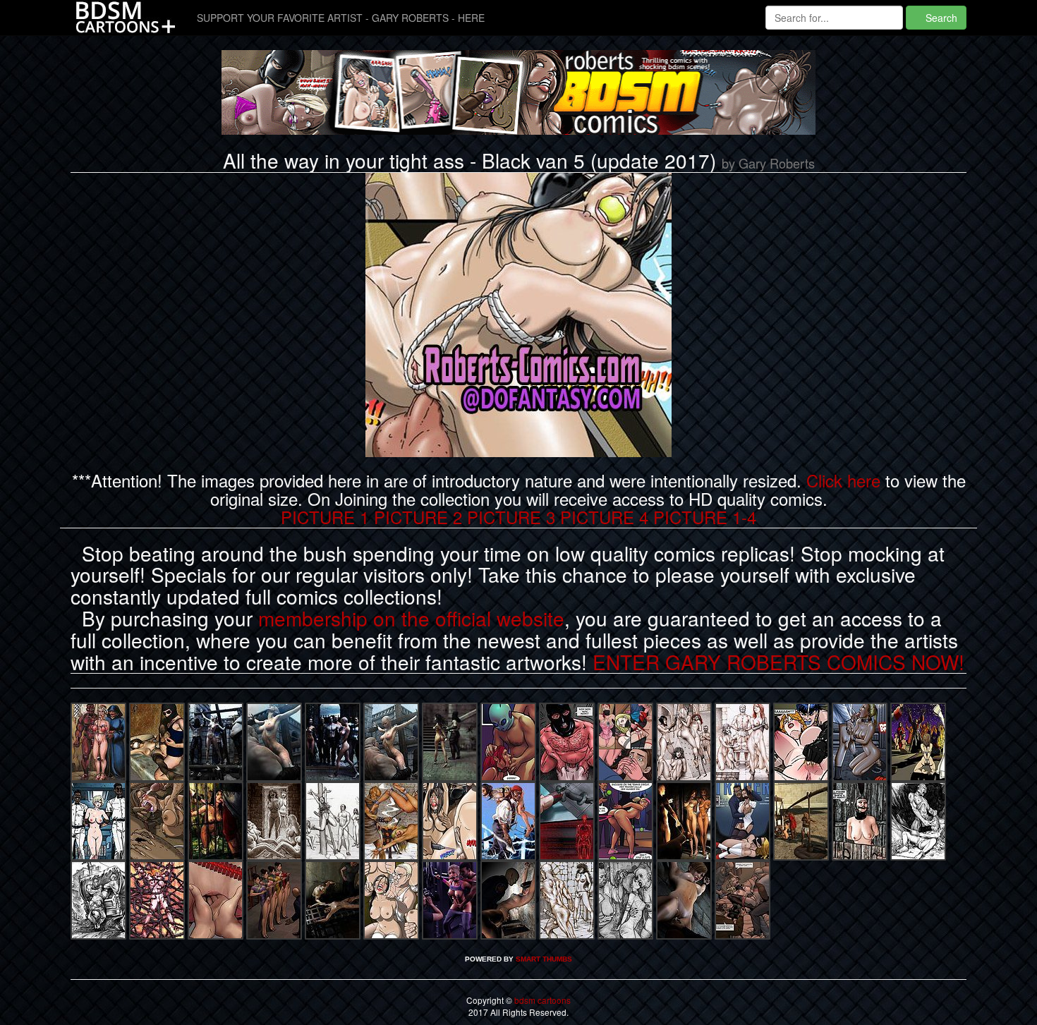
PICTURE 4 (604, 516)
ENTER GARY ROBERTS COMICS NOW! (778, 662)
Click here (843, 480)
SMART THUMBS (544, 959)
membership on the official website (411, 618)
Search (940, 18)
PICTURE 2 (418, 516)
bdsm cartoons (541, 1000)
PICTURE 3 (511, 516)
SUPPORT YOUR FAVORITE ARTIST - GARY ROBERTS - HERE (341, 18)
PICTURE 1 (325, 516)
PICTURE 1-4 (704, 516)
